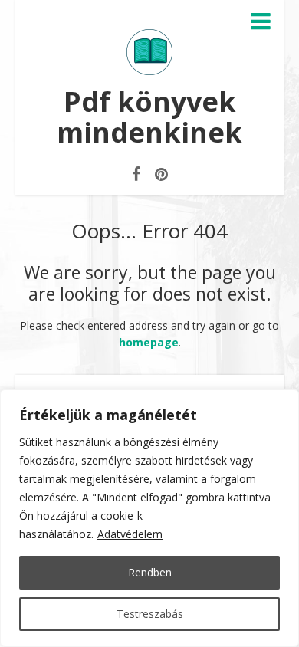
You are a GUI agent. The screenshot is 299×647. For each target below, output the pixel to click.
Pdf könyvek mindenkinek (149, 117)
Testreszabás (150, 613)
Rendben (150, 572)
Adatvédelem (130, 534)
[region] (149, 518)
